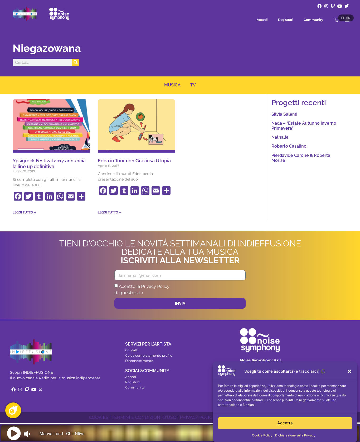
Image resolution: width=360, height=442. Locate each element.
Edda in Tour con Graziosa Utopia (134, 160)
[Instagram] (326, 6)
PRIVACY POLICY (197, 417)
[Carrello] (336, 20)
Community (313, 20)
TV (193, 85)
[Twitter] (346, 6)
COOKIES (98, 417)
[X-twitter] (40, 389)
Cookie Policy (262, 435)
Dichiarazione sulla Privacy (295, 435)
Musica (172, 85)
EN (348, 18)
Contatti (131, 350)
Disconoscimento (139, 361)
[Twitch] (333, 6)
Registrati (285, 20)
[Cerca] (75, 62)
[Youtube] (339, 6)
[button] (349, 371)
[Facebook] (319, 6)
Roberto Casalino (289, 146)
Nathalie (280, 137)
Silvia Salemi (284, 114)
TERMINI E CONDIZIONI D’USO (144, 417)
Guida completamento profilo (148, 355)
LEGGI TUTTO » (24, 212)
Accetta (285, 423)
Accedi (262, 20)
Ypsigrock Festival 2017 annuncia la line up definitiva (49, 163)
